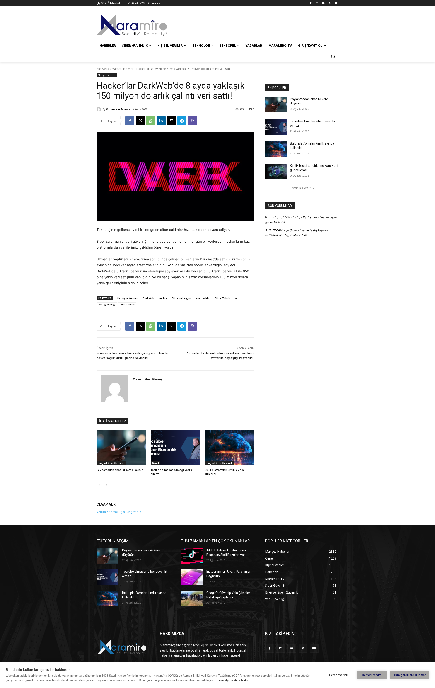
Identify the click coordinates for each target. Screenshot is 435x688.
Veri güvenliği (106, 304)
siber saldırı (203, 298)
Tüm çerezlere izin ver (410, 675)
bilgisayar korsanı (127, 298)
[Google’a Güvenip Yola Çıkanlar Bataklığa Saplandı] (192, 598)
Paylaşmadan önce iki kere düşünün (120, 470)
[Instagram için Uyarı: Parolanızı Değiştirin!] (192, 577)
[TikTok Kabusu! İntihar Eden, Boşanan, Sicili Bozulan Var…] (192, 556)
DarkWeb (148, 298)
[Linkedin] (323, 3)
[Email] (171, 120)
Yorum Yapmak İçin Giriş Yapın (119, 512)
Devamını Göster (300, 188)
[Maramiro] (133, 25)
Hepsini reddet (372, 675)
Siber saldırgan (181, 298)
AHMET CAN (273, 230)
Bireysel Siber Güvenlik (111, 463)
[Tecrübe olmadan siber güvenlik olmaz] (175, 447)
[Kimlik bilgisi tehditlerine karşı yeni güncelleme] (276, 171)
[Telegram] (181, 120)
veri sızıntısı (127, 304)
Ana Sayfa (103, 69)
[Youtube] (335, 3)
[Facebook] (310, 3)
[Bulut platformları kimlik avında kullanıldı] (229, 447)
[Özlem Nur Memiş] (99, 109)
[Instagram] (317, 3)
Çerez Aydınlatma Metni (232, 680)
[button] (333, 56)
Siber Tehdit (222, 298)
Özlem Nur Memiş (118, 109)
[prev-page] (99, 485)
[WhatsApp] (150, 120)
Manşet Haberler (122, 69)
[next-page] (106, 485)
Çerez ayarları (338, 675)
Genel (155, 463)
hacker (163, 298)
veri (237, 298)
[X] (329, 3)
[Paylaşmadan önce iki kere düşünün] (121, 447)
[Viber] (192, 120)
